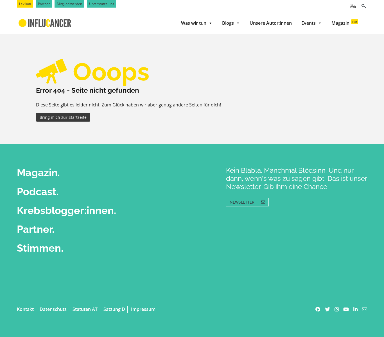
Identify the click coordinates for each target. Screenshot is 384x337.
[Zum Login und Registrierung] (353, 6)
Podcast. (37, 191)
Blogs (228, 23)
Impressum (143, 309)
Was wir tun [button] (193, 23)
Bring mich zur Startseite (63, 117)
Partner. (35, 229)
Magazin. (38, 172)
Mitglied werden (69, 3)
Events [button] (308, 23)
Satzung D (114, 309)
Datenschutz (53, 309)
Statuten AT (85, 309)
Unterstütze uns (101, 3)
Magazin (344, 23)
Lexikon (25, 3)
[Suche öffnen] (363, 6)
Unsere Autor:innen (271, 23)
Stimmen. (40, 248)
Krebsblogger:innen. (66, 210)
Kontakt (25, 309)
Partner (44, 3)
